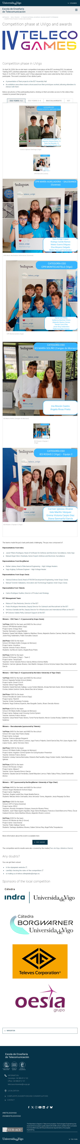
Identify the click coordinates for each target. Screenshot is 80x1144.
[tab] (16, 101)
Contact (11, 1100)
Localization (13, 1091)
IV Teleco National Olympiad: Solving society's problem (39, 17)
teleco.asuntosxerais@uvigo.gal (19, 1084)
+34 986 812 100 (22, 1078)
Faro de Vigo (55, 848)
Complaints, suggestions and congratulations (27, 1096)
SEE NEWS (40, 842)
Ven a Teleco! (15, 17)
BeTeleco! (5, 17)
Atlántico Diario (66, 848)
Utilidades (73, 3)
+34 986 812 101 (19, 1081)
